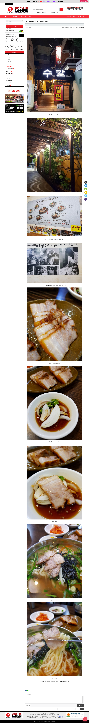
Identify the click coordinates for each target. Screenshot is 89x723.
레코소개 (45, 12)
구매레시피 (74, 16)
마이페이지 (69, 16)
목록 (80, 27)
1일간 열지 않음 (83, 1)
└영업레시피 (8, 71)
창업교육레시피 (9, 78)
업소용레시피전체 (9, 68)
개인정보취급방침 (50, 713)
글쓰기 (83, 27)
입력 (81, 705)
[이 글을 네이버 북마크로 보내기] (28, 690)
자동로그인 (9, 28)
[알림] (85, 192)
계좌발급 (21, 35)
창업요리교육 (23, 16)
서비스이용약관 (43, 713)
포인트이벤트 (8, 61)
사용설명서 (50, 12)
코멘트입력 (29, 694)
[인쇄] (45, 24)
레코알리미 (28, 24)
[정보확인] (61, 716)
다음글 (29, 27)
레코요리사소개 (9, 64)
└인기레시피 (8, 75)
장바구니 (79, 16)
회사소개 (37, 713)
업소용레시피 (15, 16)
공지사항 (7, 54)
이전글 (26, 27)
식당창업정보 (8, 66)
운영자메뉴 (8, 57)
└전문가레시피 (9, 73)
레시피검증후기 (9, 82)
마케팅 (30, 16)
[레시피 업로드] (85, 195)
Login (14, 26)
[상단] (85, 199)
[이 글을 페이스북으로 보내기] (26, 690)
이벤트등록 (8, 59)
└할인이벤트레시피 (9, 80)
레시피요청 (8, 85)
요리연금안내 (55, 12)
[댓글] (85, 185)
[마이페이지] (85, 189)
